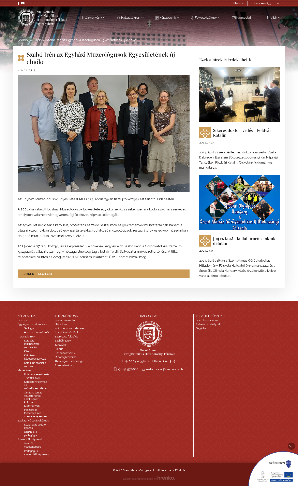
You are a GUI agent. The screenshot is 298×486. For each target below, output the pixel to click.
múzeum (45, 274)
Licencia (23, 320)
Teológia (29, 328)
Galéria (59, 348)
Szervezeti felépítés (66, 336)
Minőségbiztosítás (65, 357)
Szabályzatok (63, 340)
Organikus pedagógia (30, 433)
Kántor (28, 351)
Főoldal (23, 40)
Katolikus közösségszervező (35, 357)
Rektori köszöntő (65, 320)
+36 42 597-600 (128, 369)
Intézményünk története (69, 328)
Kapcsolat (243, 17)
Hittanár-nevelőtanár (36, 332)
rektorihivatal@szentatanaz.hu (165, 369)
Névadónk (61, 324)
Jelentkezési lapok (207, 320)
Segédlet (201, 328)
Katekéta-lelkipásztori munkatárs (31, 344)
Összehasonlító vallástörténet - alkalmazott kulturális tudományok (33, 399)
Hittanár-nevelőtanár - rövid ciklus (36, 376)
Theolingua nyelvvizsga (69, 361)
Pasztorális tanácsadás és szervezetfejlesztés (35, 413)
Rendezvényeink (65, 353)
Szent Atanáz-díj (65, 365)
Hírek (37, 40)
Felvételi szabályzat (208, 324)
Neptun (238, 3)
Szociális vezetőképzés (32, 445)
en (278, 3)
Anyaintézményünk (67, 332)
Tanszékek (61, 344)
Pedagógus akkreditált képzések (36, 452)
